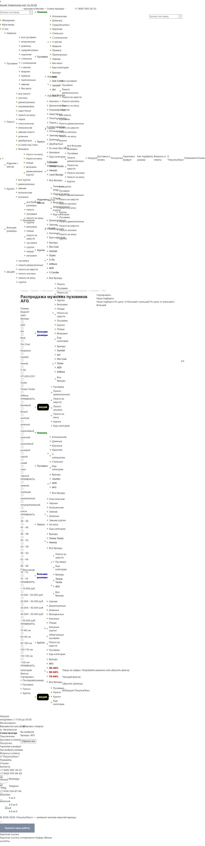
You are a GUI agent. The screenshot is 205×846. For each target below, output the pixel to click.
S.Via (51, 259)
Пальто (41, 141)
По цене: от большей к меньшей (132, 301)
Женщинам (29, 220)
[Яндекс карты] (5, 794)
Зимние (53, 224)
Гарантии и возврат (10, 746)
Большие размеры (42, 333)
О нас (5, 28)
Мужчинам (29, 569)
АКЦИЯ (43, 407)
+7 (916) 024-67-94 (10, 791)
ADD (51, 268)
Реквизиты (190, 158)
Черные (53, 503)
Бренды (53, 242)
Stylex (52, 255)
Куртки (41, 250)
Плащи (52, 622)
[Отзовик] (5, 801)
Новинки (42, 12)
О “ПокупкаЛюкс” (9, 756)
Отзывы (200, 158)
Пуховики (42, 56)
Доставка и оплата (10, 739)
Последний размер (33, 680)
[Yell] (8, 807)
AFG (51, 663)
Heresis (53, 170)
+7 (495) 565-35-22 (85, 8)
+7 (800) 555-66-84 (11, 773)
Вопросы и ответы (10, 753)
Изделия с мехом (43, 201)
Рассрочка (6, 743)
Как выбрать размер (11, 749)
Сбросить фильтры (72, 683)
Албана (53, 264)
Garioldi (53, 251)
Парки (52, 122)
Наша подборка (105, 301)
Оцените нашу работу (17, 828)
